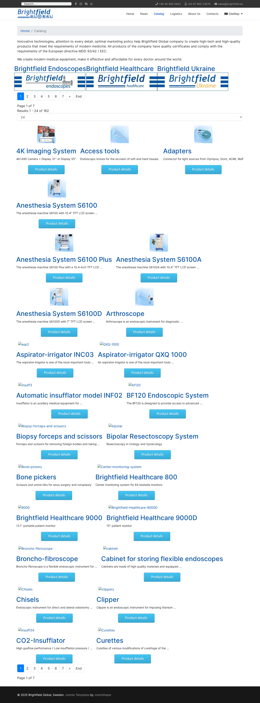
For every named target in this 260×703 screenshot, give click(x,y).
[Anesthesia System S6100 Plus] (64, 242)
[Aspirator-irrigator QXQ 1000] (142, 344)
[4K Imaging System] (46, 134)
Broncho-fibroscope (47, 559)
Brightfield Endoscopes (50, 69)
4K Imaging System (46, 151)
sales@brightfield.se (230, 3)
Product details (46, 170)
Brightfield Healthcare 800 (136, 477)
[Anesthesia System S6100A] (158, 242)
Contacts (212, 13)
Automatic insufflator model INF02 (69, 395)
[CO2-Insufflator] (54, 630)
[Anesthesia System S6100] (56, 188)
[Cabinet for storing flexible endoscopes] (162, 548)
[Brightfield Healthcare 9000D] (151, 507)
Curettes (109, 640)
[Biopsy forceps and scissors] (59, 426)
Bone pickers (36, 477)
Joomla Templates (77, 695)
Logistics (176, 13)
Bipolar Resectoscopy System (152, 436)
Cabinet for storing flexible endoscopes (162, 559)
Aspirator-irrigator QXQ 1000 (142, 354)
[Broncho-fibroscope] (56, 548)
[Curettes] (132, 630)
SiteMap (233, 13)
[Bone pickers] (53, 466)
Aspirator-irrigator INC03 (55, 354)
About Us (194, 13)
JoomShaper (102, 695)
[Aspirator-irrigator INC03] (55, 344)
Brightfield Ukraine (186, 69)
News (144, 13)
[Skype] (86, 3)
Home (130, 13)
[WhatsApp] (91, 3)
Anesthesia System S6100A (159, 259)
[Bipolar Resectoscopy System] (152, 426)
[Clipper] (136, 589)
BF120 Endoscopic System (168, 395)
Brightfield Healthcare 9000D (151, 518)
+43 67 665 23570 (198, 3)
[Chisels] (54, 589)
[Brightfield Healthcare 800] (136, 466)
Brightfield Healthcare (120, 69)
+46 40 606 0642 (170, 3)
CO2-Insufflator (40, 640)
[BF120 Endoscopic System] (168, 385)
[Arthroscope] (144, 297)
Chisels (27, 599)
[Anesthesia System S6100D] (59, 297)
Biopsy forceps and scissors (59, 436)
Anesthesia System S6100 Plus (64, 259)
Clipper (107, 599)
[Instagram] (81, 3)
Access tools (100, 151)
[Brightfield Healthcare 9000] (59, 507)
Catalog (159, 13)
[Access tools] (119, 134)
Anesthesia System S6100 (56, 205)
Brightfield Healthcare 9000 (59, 518)
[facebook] (76, 3)
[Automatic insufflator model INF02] (69, 385)
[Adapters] (203, 134)
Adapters (177, 151)
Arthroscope (125, 314)
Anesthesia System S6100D (59, 314)
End (79, 96)
